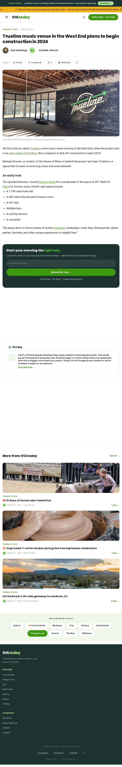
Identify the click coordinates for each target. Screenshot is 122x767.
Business (57, 625)
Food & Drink (9, 674)
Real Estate (102, 625)
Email (19, 62)
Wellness (87, 633)
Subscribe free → (61, 272)
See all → (114, 455)
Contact (6, 732)
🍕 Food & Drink (36, 625)
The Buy (70, 633)
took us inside (47, 181)
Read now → (106, 3)
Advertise (7, 718)
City (71, 625)
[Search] (84, 17)
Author (17, 625)
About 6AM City (10, 723)
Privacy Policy (52, 759)
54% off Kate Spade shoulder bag (39, 355)
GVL (21, 17)
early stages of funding (23, 153)
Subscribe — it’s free (103, 17)
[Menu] (7, 17)
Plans (6, 186)
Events (55, 633)
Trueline (35, 148)
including (59, 227)
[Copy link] (77, 62)
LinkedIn (73, 753)
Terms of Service (68, 759)
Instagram (43, 753)
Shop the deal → (26, 367)
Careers (6, 727)
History (85, 625)
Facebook (36, 62)
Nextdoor (66, 62)
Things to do (10, 29)
